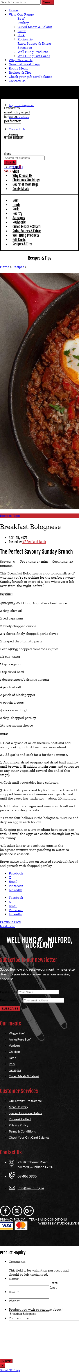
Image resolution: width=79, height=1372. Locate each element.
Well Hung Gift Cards (34, 56)
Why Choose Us (20, 60)
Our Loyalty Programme (25, 1101)
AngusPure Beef (20, 1039)
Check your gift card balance (30, 77)
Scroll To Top (10, 1370)
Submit (6, 1361)
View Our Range (21, 14)
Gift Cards (19, 240)
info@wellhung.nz (31, 1188)
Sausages (25, 47)
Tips (16, 515)
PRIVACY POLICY (12, 1219)
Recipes (18, 267)
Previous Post (10, 922)
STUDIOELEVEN (67, 1223)
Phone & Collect (20, 1119)
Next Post (7, 926)
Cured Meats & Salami (35, 27)
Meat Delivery (18, 1107)
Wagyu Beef (17, 1033)
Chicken (14, 1051)
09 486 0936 (27, 1176)
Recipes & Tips (20, 72)
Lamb (22, 31)
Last (53, 1287)
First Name (8, 992)
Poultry (23, 23)
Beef (21, 18)
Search (47, 2)
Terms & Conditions (22, 1131)
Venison (14, 1045)
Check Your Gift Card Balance (29, 1137)
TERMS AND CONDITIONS (48, 1219)
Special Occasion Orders (25, 1113)
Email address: (11, 1000)
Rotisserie (25, 39)
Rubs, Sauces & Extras (35, 43)
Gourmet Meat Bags (24, 64)
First (53, 1283)
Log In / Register (21, 105)
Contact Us (17, 81)
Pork (21, 35)
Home (13, 10)
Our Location (19, 117)
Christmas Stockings (26, 180)
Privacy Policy (18, 1125)
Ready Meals (18, 68)
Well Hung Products (33, 52)
